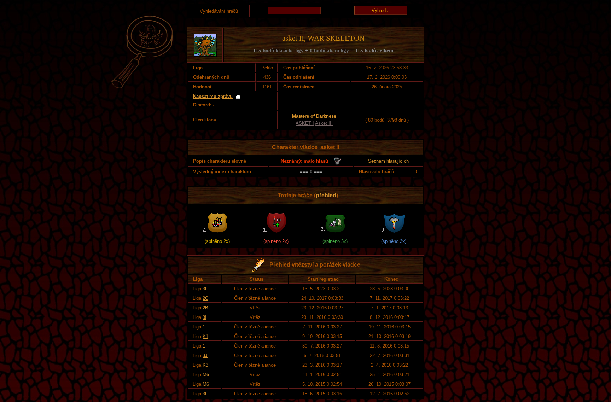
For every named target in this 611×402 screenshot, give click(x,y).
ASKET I (305, 123)
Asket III (324, 123)
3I (204, 317)
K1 (205, 336)
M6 (206, 374)
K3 (205, 365)
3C (205, 393)
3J (205, 355)
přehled (326, 195)
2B (205, 307)
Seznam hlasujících (388, 161)
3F (205, 288)
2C (205, 298)
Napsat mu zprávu (213, 96)
